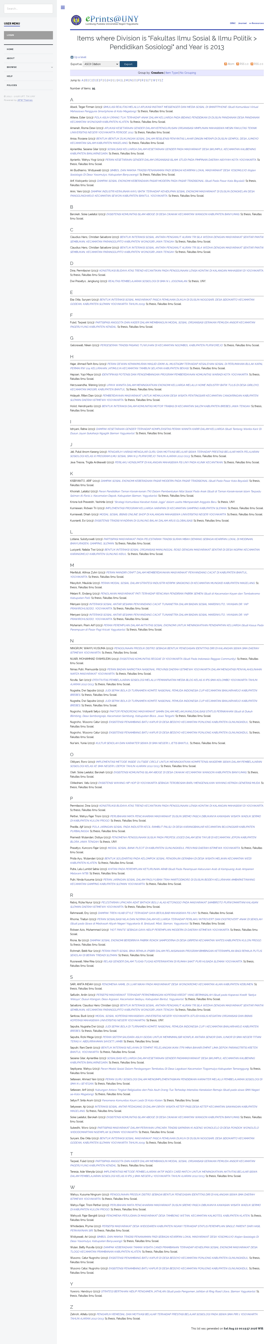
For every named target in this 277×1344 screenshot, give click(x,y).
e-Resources (256, 23)
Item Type (172, 72)
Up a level (80, 57)
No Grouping (188, 72)
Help (9, 76)
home (10, 49)
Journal (242, 23)
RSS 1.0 (244, 63)
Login (10, 35)
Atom (231, 63)
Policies (12, 85)
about (11, 58)
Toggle (63, 7)
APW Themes (25, 100)
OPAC (233, 23)
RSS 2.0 (258, 63)
